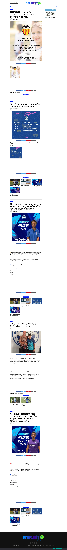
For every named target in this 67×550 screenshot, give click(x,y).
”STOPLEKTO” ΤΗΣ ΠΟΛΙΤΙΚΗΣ (33, 6)
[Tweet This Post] (23, 63)
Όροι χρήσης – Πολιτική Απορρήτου (50, 545)
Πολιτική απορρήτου (58, 548)
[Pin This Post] (28, 63)
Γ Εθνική (14, 6)
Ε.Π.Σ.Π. (20, 6)
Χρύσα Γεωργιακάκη (20, 393)
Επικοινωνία (42, 545)
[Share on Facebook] (18, 63)
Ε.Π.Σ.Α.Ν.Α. (27, 6)
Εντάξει (54, 548)
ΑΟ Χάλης (16, 393)
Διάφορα (43, 6)
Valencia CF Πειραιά (17, 92)
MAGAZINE (39, 6)
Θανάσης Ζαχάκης (15, 19)
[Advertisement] (26, 84)
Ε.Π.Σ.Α (17, 6)
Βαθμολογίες (47, 6)
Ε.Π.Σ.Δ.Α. (23, 6)
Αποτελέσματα (52, 6)
